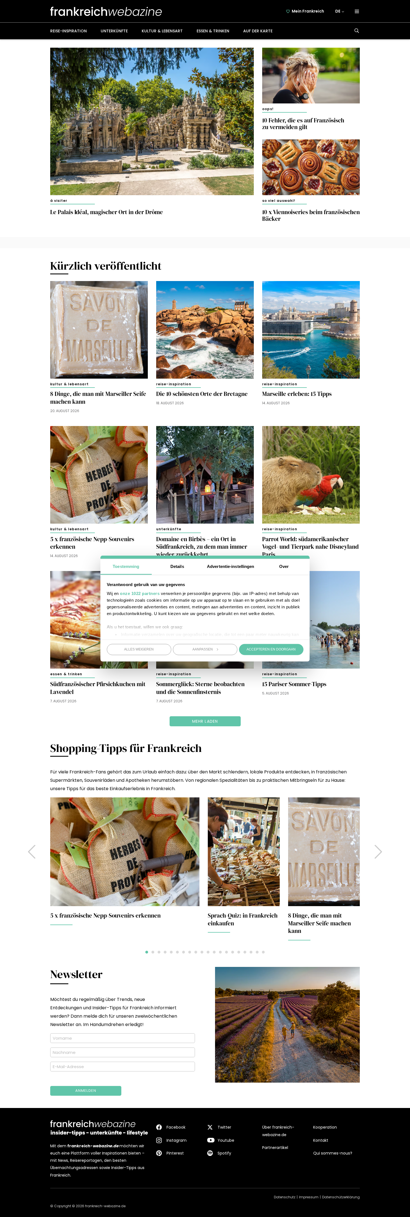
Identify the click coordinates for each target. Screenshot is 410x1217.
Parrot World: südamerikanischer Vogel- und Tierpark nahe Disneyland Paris (310, 547)
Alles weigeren (139, 649)
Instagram (177, 1140)
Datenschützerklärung (341, 1197)
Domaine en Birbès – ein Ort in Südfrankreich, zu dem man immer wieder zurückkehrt (201, 547)
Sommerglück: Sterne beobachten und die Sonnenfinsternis (200, 688)
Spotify (224, 1153)
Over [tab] (284, 566)
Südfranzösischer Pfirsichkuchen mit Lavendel (98, 688)
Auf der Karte (257, 31)
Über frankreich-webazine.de (278, 1130)
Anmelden (86, 1090)
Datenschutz (284, 1197)
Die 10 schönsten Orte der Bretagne (202, 394)
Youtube (226, 1140)
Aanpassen (202, 649)
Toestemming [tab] (126, 566)
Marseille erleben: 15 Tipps (297, 394)
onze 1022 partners (140, 593)
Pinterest (175, 1153)
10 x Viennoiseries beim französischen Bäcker (311, 215)
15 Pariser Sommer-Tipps (294, 684)
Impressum (309, 1197)
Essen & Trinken (213, 31)
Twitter (224, 1127)
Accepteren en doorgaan (271, 649)
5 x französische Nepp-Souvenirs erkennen (92, 543)
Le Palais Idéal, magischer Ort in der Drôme (106, 212)
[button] (378, 851)
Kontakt (320, 1140)
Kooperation (325, 1127)
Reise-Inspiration (68, 31)
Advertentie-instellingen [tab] (230, 566)
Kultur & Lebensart (162, 31)
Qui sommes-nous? (332, 1153)
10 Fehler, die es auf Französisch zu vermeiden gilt (303, 123)
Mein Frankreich (308, 11)
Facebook (176, 1127)
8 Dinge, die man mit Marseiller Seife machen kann (98, 398)
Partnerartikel (275, 1147)
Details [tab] (177, 566)
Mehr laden (205, 721)
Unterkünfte (114, 31)
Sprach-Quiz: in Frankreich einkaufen (243, 919)
